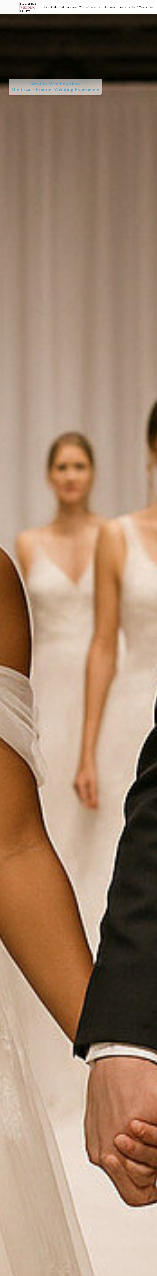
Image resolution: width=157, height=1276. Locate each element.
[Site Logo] (28, 7)
